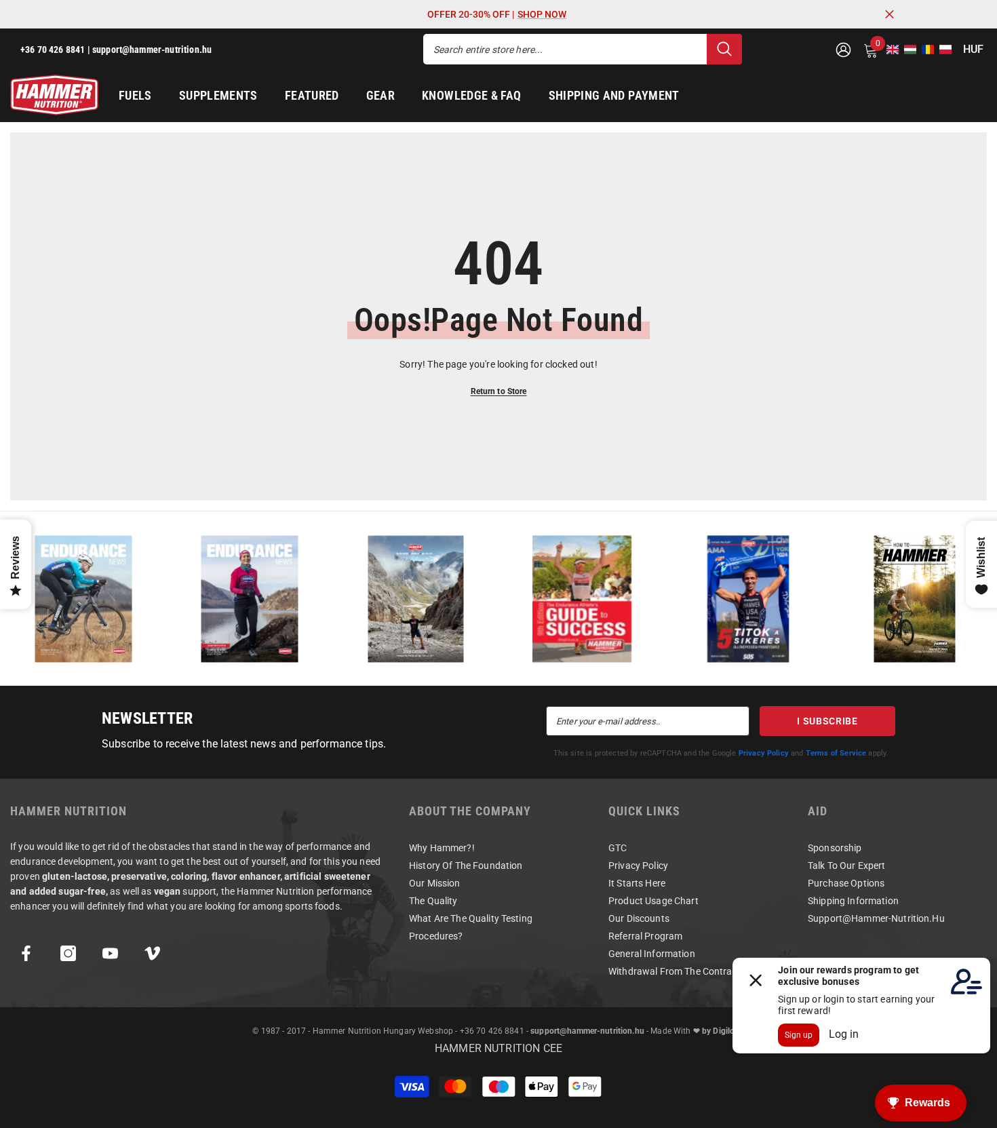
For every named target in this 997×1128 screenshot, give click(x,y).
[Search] (582, 49)
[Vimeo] (152, 953)
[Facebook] (26, 953)
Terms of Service (836, 753)
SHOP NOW (541, 14)
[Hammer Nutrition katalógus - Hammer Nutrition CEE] (415, 598)
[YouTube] (110, 953)
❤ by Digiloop (719, 1031)
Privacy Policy (764, 753)
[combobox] (565, 49)
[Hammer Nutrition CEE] (83, 598)
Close (889, 14)
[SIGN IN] (843, 49)
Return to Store (499, 391)
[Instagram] (68, 953)
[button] (888, 49)
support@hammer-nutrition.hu (587, 1031)
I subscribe (827, 721)
